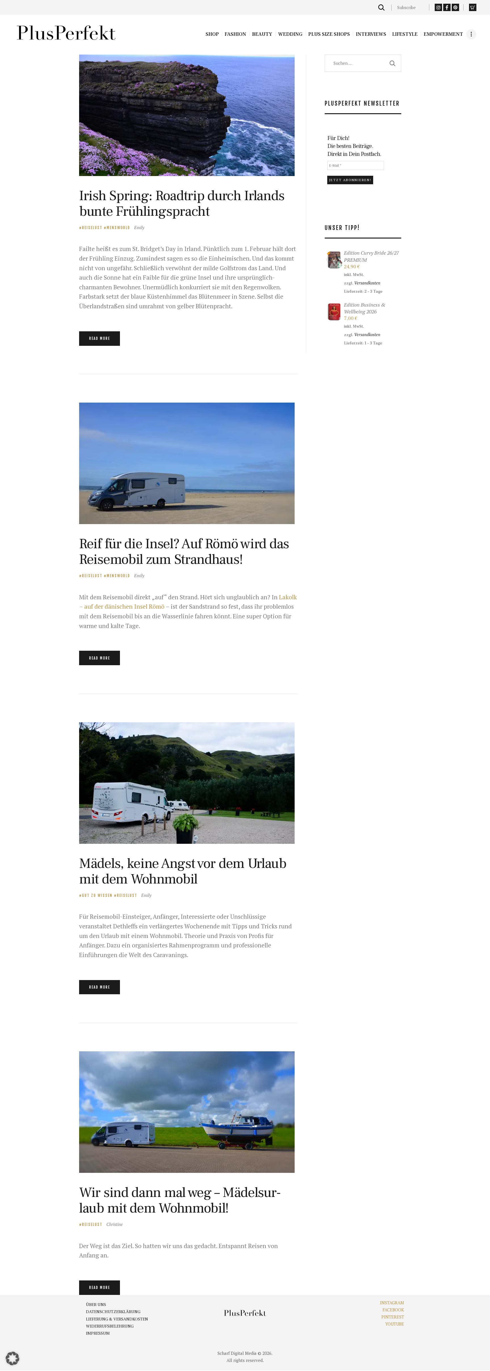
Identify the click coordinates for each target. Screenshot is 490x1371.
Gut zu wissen (97, 895)
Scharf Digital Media (237, 1353)
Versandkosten (367, 283)
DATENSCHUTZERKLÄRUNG (113, 1312)
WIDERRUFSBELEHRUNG (110, 1326)
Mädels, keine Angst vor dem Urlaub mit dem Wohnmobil (182, 871)
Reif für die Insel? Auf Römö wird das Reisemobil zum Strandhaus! (184, 551)
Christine (114, 1224)
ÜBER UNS (96, 1304)
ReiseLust (92, 227)
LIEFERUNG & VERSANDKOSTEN (117, 1319)
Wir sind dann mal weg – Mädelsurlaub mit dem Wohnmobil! (180, 1200)
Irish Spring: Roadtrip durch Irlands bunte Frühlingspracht (181, 203)
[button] (12, 1358)
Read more (99, 338)
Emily (139, 227)
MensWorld (118, 227)
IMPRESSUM (98, 1333)
